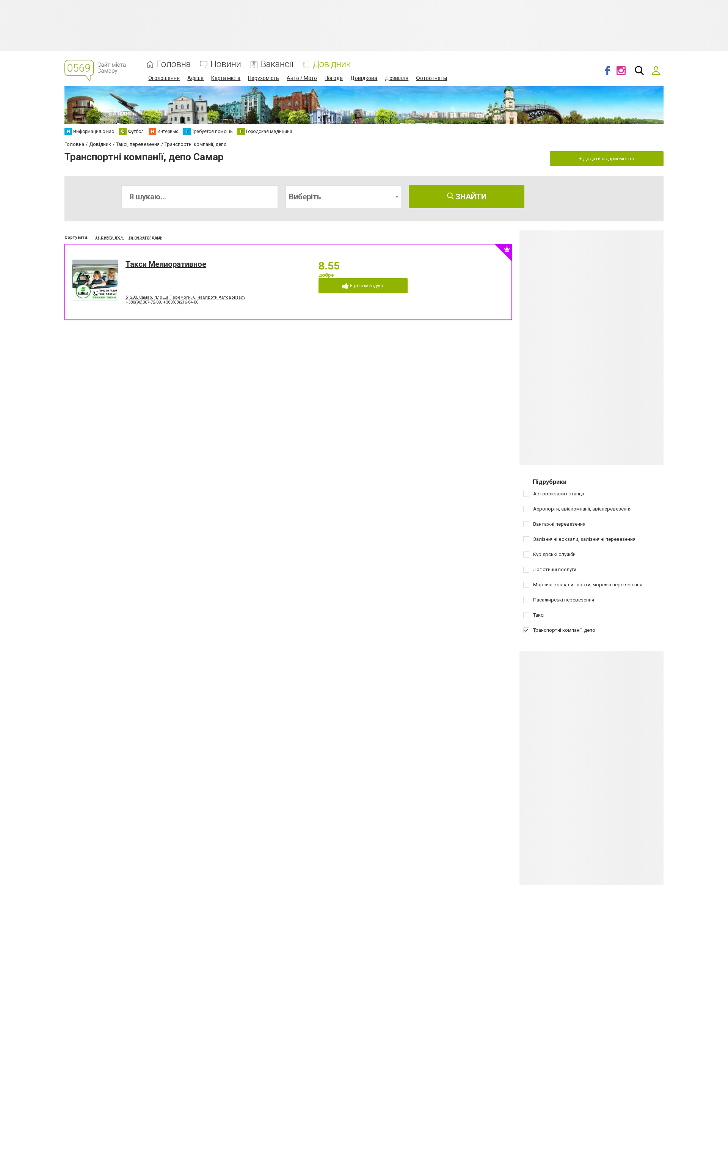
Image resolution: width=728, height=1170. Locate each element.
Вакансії (277, 64)
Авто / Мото (302, 78)
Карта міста (225, 78)
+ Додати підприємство (606, 158)
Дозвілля (396, 78)
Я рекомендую (365, 285)
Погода (334, 78)
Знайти (470, 196)
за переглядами (146, 237)
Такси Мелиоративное (166, 264)
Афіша (195, 78)
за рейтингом (109, 237)
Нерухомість (263, 78)
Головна (174, 64)
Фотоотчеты (431, 78)
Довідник (332, 64)
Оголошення (164, 78)
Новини (225, 64)
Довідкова (363, 78)
